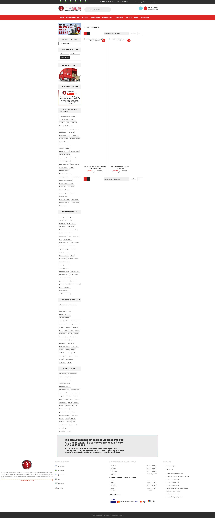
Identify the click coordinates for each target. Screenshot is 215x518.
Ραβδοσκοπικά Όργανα (64, 199)
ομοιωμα (67, 340)
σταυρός (73, 349)
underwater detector (64, 252)
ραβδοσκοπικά (71, 343)
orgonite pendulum (75, 242)
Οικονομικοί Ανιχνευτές (64, 189)
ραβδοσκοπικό (75, 346)
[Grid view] (85, 33)
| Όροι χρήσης (169, 469)
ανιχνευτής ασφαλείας (64, 265)
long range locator (73, 229)
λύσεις (60, 340)
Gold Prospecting (68, 125)
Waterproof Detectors (64, 141)
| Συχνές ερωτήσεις (170, 466)
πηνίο (60, 287)
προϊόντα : (153, 9)
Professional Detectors (64, 135)
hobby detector (62, 229)
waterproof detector (64, 255)
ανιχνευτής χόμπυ (74, 274)
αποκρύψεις (75, 327)
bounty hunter (71, 217)
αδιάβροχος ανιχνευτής (73, 258)
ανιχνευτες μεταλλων (63, 324)
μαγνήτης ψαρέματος (75, 284)
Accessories (61, 122)
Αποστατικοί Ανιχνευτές (64, 161)
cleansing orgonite (63, 220)
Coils (68, 122)
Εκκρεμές (72, 167)
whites (72, 255)
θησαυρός (61, 336)
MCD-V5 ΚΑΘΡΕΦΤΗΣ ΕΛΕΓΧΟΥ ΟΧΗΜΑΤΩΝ (120, 167)
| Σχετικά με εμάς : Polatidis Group (174, 473)
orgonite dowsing (67, 239)
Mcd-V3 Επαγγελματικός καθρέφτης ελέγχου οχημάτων (95, 167)
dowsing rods (62, 223)
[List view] (88, 33)
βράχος (66, 330)
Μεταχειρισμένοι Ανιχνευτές (65, 180)
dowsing (71, 220)
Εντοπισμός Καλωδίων (64, 170)
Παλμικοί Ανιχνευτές (63, 193)
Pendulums (71, 132)
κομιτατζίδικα (69, 336)
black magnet (62, 217)
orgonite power (62, 245)
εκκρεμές (77, 330)
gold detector (62, 226)
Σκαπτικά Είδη (75, 199)
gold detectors (62, 304)
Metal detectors (62, 132)
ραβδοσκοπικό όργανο (64, 290)
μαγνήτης (73, 281)
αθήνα (69, 311)
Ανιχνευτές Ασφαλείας (64, 148)
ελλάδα (70, 333)
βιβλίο (60, 330)
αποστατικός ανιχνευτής (64, 277)
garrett (73, 223)
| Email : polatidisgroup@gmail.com (174, 497)
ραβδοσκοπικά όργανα (64, 346)
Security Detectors (63, 138)
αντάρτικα (68, 327)
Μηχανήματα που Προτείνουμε (66, 183)
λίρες (76, 336)
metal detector (68, 233)
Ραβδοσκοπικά (62, 258)
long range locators (72, 304)
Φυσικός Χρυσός (75, 202)
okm (60, 239)
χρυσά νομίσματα (69, 359)
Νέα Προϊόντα (62, 186)
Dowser (61, 125)
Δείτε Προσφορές (75, 164)
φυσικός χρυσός (63, 356)
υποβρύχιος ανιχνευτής (64, 293)
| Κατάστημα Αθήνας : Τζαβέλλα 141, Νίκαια (176, 488)
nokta (70, 236)
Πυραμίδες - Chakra (63, 196)
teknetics (73, 249)
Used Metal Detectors (75, 138)
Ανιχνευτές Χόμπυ (75, 151)
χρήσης (61, 359)
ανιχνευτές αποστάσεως (64, 314)
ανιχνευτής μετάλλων (64, 268)
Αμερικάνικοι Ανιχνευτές (64, 145)
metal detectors (68, 308)
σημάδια (61, 349)
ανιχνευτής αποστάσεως (64, 261)
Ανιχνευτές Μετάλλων (64, 151)
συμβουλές (61, 352)
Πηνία (72, 193)
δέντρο (71, 330)
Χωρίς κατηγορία (63, 205)
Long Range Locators (73, 129)
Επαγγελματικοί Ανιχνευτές (65, 173)
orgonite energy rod (63, 242)
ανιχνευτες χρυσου (75, 324)
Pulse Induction (75, 135)
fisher (68, 223)
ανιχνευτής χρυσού (75, 271)
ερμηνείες (76, 333)
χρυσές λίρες (62, 362)
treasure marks (62, 311)
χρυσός (69, 362)
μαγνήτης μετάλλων (63, 284)
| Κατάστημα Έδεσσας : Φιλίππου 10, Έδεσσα (177, 476)
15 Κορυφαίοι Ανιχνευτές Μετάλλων (67, 116)
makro (60, 233)
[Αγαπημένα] (141, 8)
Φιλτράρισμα (65, 57)
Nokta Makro (76, 236)
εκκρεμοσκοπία (62, 333)
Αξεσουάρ (74, 157)
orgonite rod (71, 245)
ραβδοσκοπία (67, 287)
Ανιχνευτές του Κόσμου (64, 154)
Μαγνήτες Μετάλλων (63, 177)
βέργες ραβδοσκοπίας (64, 281)
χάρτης (70, 356)
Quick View (95, 98)
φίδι (74, 352)
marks (60, 308)
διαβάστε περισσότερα (27, 480)
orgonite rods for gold (64, 249)
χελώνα (76, 356)
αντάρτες (61, 327)
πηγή (72, 340)
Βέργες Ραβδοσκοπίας (64, 164)
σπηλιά (67, 349)
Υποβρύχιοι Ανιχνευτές (64, 202)
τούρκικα (69, 352)
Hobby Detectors (63, 129)
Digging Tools (74, 122)
